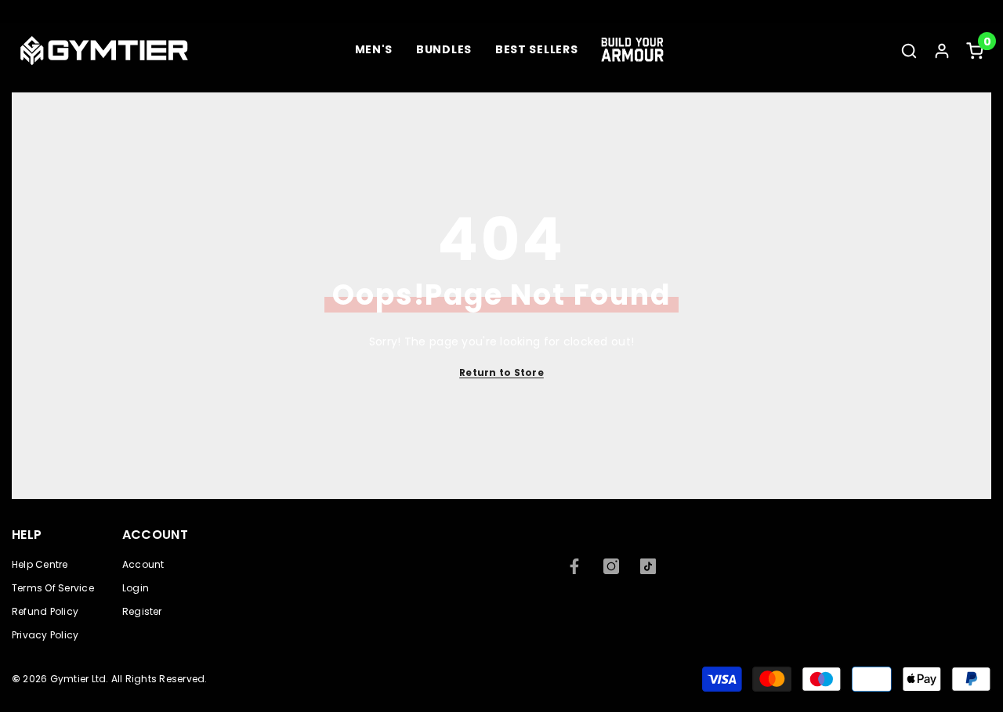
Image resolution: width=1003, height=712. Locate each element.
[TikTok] (648, 566)
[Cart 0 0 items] (974, 51)
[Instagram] (611, 566)
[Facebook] (574, 566)
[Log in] (941, 51)
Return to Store (501, 372)
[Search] (909, 51)
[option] (501, 5)
